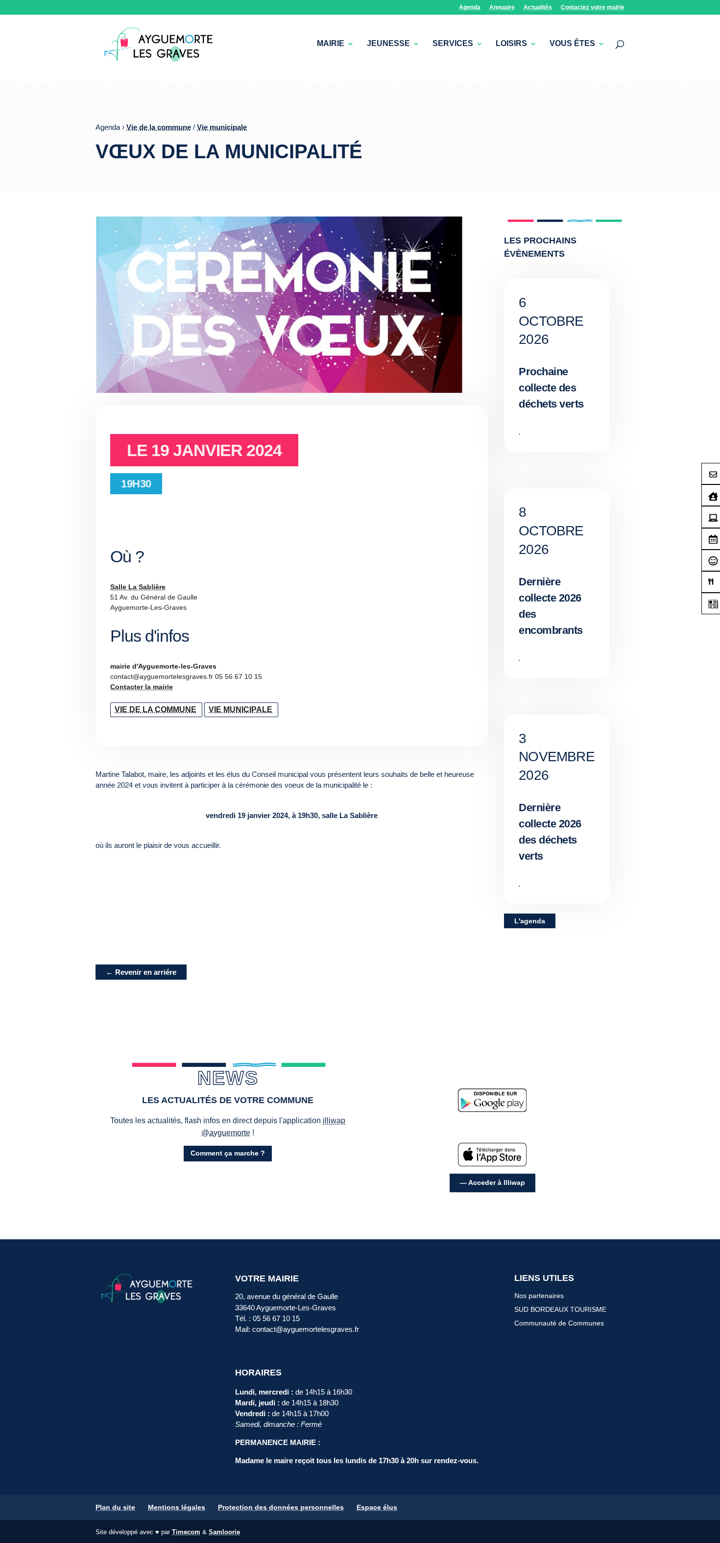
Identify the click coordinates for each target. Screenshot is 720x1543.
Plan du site (115, 1507)
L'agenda (529, 921)
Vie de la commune (158, 127)
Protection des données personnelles (281, 1507)
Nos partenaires (539, 1296)
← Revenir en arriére (141, 972)
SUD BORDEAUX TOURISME (560, 1309)
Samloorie (224, 1532)
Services (452, 44)
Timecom (186, 1532)
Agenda (469, 7)
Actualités (538, 7)
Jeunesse (388, 44)
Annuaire (502, 7)
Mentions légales (176, 1507)
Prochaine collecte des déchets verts (551, 387)
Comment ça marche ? (228, 1153)
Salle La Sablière (138, 587)
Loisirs (511, 44)
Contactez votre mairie (592, 7)
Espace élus (377, 1507)
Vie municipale (222, 127)
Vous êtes (572, 44)
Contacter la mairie (141, 687)
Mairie (330, 44)
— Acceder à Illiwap (492, 1182)
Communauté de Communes (559, 1323)
